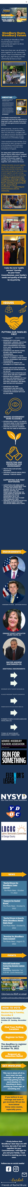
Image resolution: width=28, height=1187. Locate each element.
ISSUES (15, 8)
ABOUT (12, 8)
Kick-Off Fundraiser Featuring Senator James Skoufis (13, 965)
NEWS (18, 8)
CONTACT (24, 8)
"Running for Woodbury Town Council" (13, 937)
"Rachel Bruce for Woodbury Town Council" (10, 885)
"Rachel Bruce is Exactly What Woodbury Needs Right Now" (13, 920)
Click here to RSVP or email (14, 993)
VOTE (21, 8)
